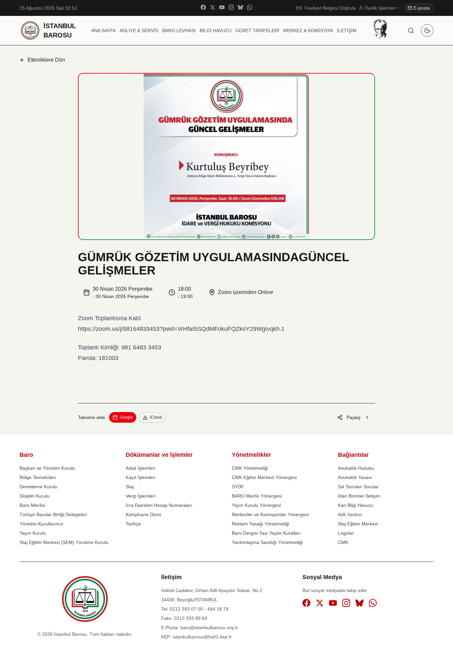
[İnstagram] (231, 8)
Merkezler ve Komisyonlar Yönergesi (270, 514)
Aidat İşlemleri (140, 468)
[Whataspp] (249, 8)
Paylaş (353, 417)
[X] (212, 8)
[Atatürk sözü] (380, 29)
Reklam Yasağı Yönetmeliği (260, 523)
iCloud (156, 417)
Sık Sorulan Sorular (358, 486)
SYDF (238, 486)
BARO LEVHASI (179, 30)
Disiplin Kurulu (34, 496)
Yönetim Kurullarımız (41, 523)
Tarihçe (133, 523)
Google (126, 417)
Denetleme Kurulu (38, 486)
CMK (343, 542)
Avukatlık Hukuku (356, 468)
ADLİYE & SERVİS (139, 30)
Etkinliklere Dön (46, 60)
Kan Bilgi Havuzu (355, 505)
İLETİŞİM (346, 30)
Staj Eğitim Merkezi (358, 523)
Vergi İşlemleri (140, 496)
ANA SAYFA (103, 30)
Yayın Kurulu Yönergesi (256, 505)
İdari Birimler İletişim (359, 496)
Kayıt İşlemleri (140, 477)
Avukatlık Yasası (355, 477)
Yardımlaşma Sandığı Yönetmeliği (267, 542)
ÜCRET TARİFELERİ (257, 30)
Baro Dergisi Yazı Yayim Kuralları (266, 533)
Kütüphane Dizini (143, 514)
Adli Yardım (350, 514)
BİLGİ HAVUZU (215, 30)
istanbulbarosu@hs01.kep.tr (202, 636)
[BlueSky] (240, 8)
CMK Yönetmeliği (250, 468)
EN (299, 8)
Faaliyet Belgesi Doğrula (330, 8)
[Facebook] (203, 8)
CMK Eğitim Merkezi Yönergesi (264, 477)
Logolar (346, 533)
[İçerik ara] (411, 30)
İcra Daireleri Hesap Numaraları (159, 505)
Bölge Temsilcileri (38, 477)
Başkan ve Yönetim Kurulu (47, 468)
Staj (130, 486)
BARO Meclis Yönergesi (257, 496)
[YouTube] (222, 8)
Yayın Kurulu (33, 533)
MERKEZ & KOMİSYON (308, 30)
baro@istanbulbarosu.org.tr (209, 627)
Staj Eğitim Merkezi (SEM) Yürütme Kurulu (64, 542)
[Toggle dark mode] (427, 30)
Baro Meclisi (32, 505)
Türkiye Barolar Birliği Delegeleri (53, 514)
